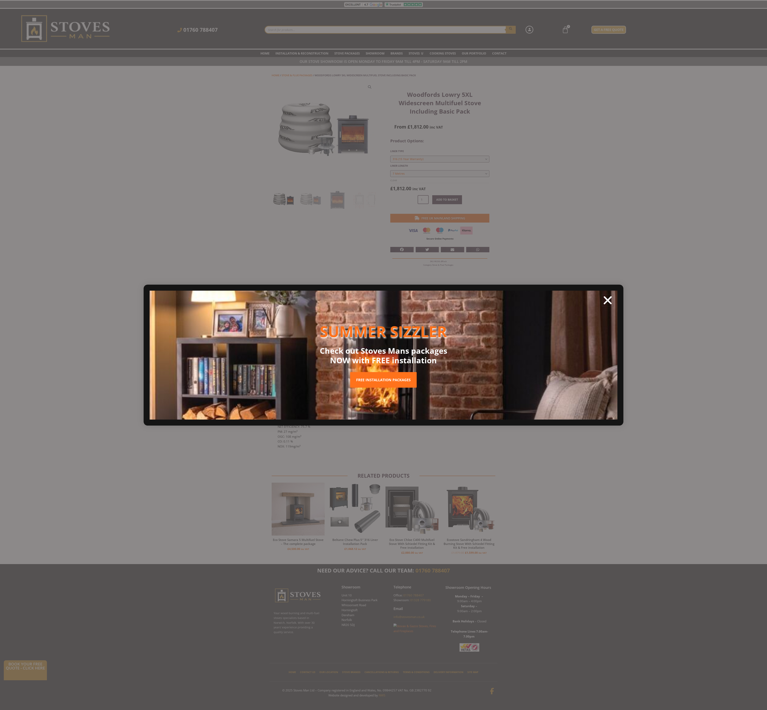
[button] (607, 300)
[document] (383, 355)
